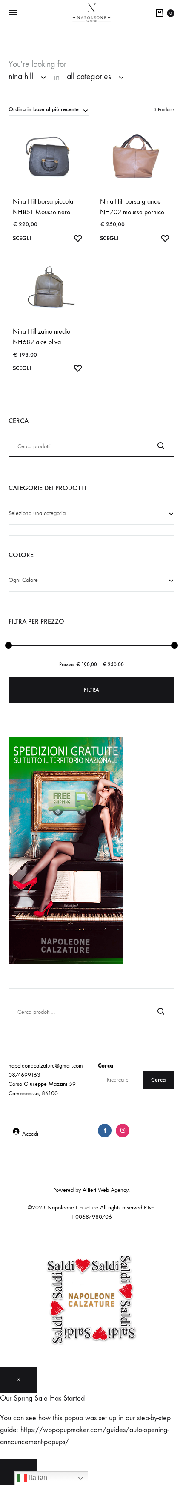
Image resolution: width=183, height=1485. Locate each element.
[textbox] (91, 513)
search (147, 77)
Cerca (106, 1065)
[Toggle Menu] (13, 13)
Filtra (91, 690)
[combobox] (28, 77)
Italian (37, 1477)
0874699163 (24, 1075)
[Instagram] (122, 1130)
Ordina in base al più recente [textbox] (44, 109)
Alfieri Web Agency (106, 1190)
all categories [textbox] (89, 76)
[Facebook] (105, 1130)
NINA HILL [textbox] (21, 76)
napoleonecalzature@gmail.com (46, 1065)
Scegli (22, 238)
